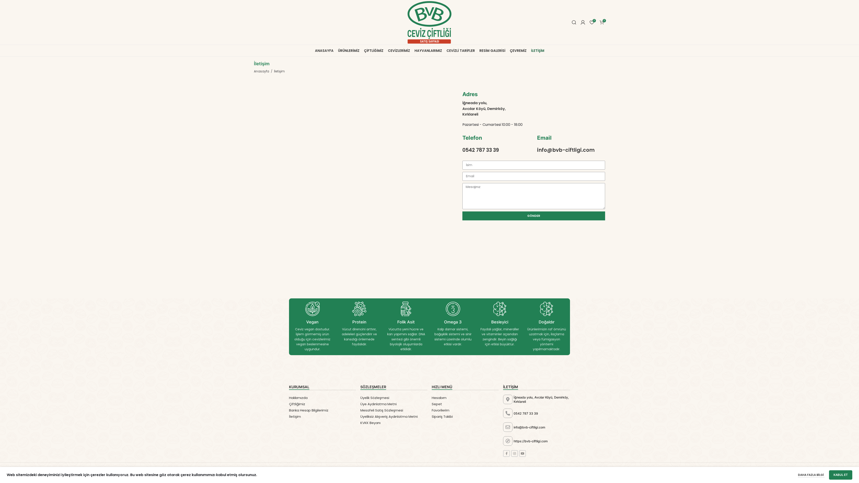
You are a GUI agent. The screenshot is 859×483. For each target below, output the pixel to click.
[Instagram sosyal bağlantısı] (514, 453)
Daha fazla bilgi (811, 475)
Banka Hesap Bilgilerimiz (308, 410)
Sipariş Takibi (442, 416)
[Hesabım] (582, 22)
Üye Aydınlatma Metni (378, 404)
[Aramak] (574, 22)
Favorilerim (440, 410)
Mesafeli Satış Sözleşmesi (381, 410)
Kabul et (840, 475)
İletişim (295, 416)
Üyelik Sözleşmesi (374, 397)
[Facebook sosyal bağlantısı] (506, 453)
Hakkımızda (298, 397)
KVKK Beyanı (370, 422)
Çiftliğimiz (297, 404)
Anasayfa (261, 71)
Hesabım (439, 397)
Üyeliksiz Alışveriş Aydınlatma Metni (389, 416)
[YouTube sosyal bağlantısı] (522, 453)
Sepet (437, 404)
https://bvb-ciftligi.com (531, 441)
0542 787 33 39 (526, 413)
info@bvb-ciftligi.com (529, 427)
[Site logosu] (429, 22)
